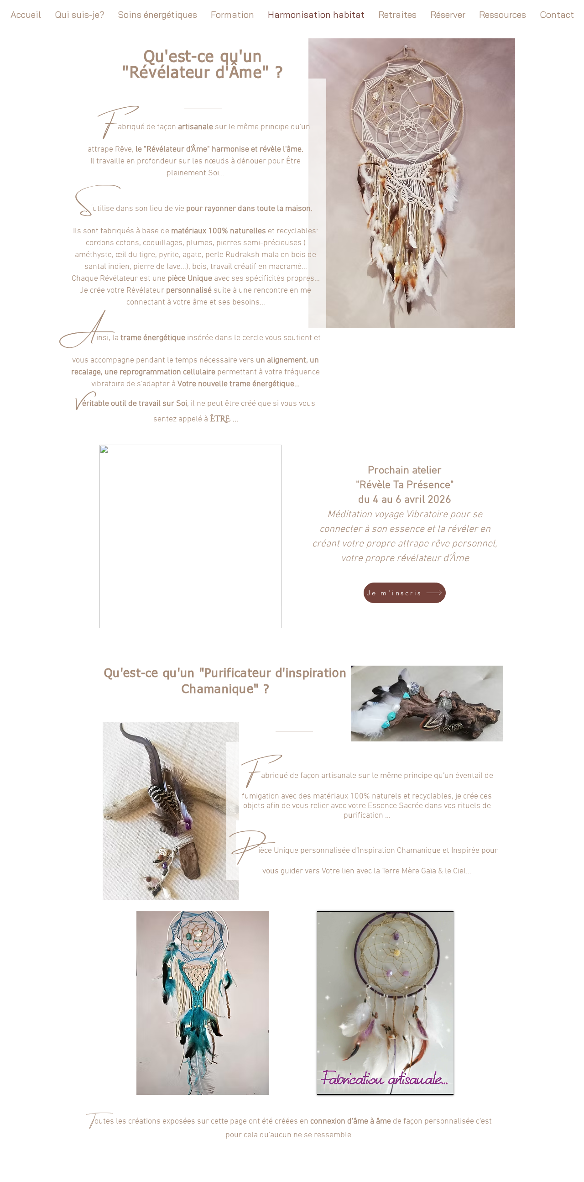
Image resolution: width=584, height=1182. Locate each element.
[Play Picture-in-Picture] (426, 1082)
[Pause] (329, 1082)
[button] (270, 618)
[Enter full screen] (441, 1082)
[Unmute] (344, 1082)
